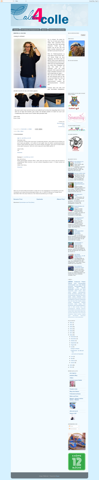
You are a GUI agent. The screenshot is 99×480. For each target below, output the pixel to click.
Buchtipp (77, 306)
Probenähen (82, 295)
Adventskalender (81, 292)
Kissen (80, 290)
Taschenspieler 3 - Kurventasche (78, 243)
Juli (18, 138)
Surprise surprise (81, 301)
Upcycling (78, 305)
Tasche (70, 283)
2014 (71, 367)
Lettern (73, 311)
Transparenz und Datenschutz (57, 29)
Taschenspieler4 (78, 286)
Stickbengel (71, 287)
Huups (75, 303)
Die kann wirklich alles (79, 173)
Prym (75, 283)
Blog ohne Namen (74, 391)
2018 (71, 330)
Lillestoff (76, 311)
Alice (18, 131)
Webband (83, 305)
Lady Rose (77, 299)
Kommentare (73, 428)
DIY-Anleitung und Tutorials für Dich (30, 29)
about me (44, 29)
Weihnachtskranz (71, 317)
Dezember (73, 336)
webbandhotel (80, 317)
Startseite (16, 29)
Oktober (73, 340)
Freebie (69, 293)
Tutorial (73, 296)
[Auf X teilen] (38, 129)
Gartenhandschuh (71, 308)
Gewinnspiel (74, 298)
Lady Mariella (77, 309)
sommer (69, 302)
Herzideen (79, 298)
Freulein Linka (73, 389)
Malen (79, 311)
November (73, 338)
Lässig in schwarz (75, 348)
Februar (73, 360)
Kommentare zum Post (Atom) (26, 202)
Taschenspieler (71, 284)
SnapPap (83, 314)
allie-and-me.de (74, 411)
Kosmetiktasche (71, 299)
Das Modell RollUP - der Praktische (79, 218)
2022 (71, 322)
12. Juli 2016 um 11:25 (25, 138)
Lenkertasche (82, 309)
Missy (71, 312)
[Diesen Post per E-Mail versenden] (35, 129)
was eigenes (73, 373)
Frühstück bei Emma (75, 393)
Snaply (69, 296)
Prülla (84, 303)
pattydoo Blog (73, 375)
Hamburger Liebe (81, 293)
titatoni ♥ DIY (73, 413)
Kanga (80, 303)
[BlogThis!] (37, 129)
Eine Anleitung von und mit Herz (78, 162)
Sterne (69, 315)
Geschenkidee (81, 283)
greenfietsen (73, 402)
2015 (71, 365)
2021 (71, 324)
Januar (73, 362)
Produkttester (70, 314)
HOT (63, 125)
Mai (72, 358)
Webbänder (71, 289)
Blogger (57, 476)
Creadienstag (61, 126)
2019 (71, 328)
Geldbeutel (78, 308)
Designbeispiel (76, 302)
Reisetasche (70, 305)
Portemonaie (83, 312)
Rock (76, 301)
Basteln (83, 284)
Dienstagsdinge (61, 123)
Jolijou (71, 377)
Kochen (83, 298)
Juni (72, 356)
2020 (71, 326)
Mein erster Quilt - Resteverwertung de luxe (79, 184)
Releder (75, 314)
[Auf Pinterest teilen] (41, 129)
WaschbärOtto (75, 315)
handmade (79, 296)
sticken (76, 290)
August (73, 344)
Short (75, 305)
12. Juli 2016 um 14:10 (27, 157)
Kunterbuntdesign (72, 295)
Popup (79, 312)
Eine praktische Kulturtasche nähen (79, 267)
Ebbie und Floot (74, 396)
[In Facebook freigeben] (40, 129)
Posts (71, 426)
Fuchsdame (70, 303)
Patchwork (77, 289)
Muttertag (78, 295)
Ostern (84, 290)
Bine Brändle (81, 287)
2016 (71, 334)
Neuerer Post (18, 199)
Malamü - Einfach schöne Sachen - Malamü (76, 399)
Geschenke (74, 293)
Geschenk (70, 286)
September (74, 342)
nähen (21, 131)
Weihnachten (83, 315)
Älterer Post (61, 199)
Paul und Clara (71, 301)
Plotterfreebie (75, 312)
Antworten (19, 152)
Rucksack (79, 314)
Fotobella (83, 302)
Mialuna (82, 311)
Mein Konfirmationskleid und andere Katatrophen (78, 231)
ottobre (69, 292)
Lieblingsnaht (82, 299)
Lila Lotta (78, 284)
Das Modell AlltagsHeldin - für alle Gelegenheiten (79, 256)
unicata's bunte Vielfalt (76, 380)
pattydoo (74, 292)
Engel (84, 306)
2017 (71, 332)
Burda (81, 306)
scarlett (76, 317)
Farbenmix (77, 281)
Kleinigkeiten (72, 309)
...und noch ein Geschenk (77, 354)
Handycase (83, 308)
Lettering (69, 311)
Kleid (69, 309)
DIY (84, 286)
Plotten (83, 281)
